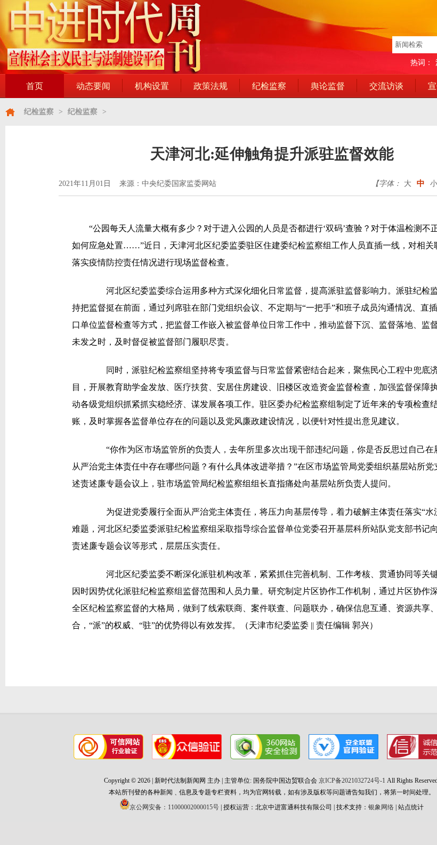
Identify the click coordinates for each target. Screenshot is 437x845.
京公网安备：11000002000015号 (174, 807)
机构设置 (152, 86)
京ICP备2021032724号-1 (352, 780)
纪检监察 (269, 86)
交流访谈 (386, 86)
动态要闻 (93, 86)
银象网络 (381, 807)
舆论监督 (328, 86)
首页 (34, 86)
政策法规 (210, 86)
